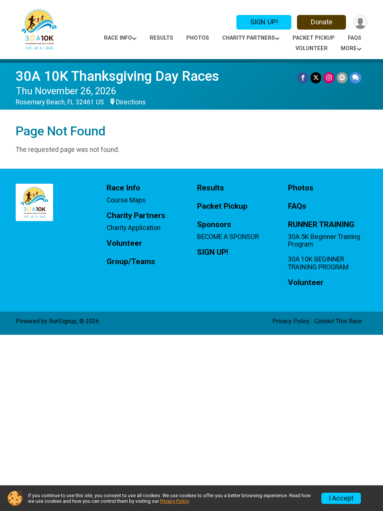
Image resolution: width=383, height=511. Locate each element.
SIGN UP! (264, 22)
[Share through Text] (355, 77)
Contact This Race (338, 321)
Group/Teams (131, 261)
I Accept (341, 498)
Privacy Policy (291, 321)
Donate (322, 22)
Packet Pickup (313, 38)
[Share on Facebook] (302, 77)
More (349, 48)
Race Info (118, 38)
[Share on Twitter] (315, 77)
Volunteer (311, 48)
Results (161, 38)
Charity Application (133, 228)
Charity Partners (248, 38)
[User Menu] (360, 22)
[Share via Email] (342, 77)
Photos (197, 38)
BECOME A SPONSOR (228, 237)
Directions (131, 102)
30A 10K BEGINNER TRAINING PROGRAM (318, 263)
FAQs (354, 38)
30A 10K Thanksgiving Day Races (117, 76)
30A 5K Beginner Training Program (324, 240)
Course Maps (126, 200)
